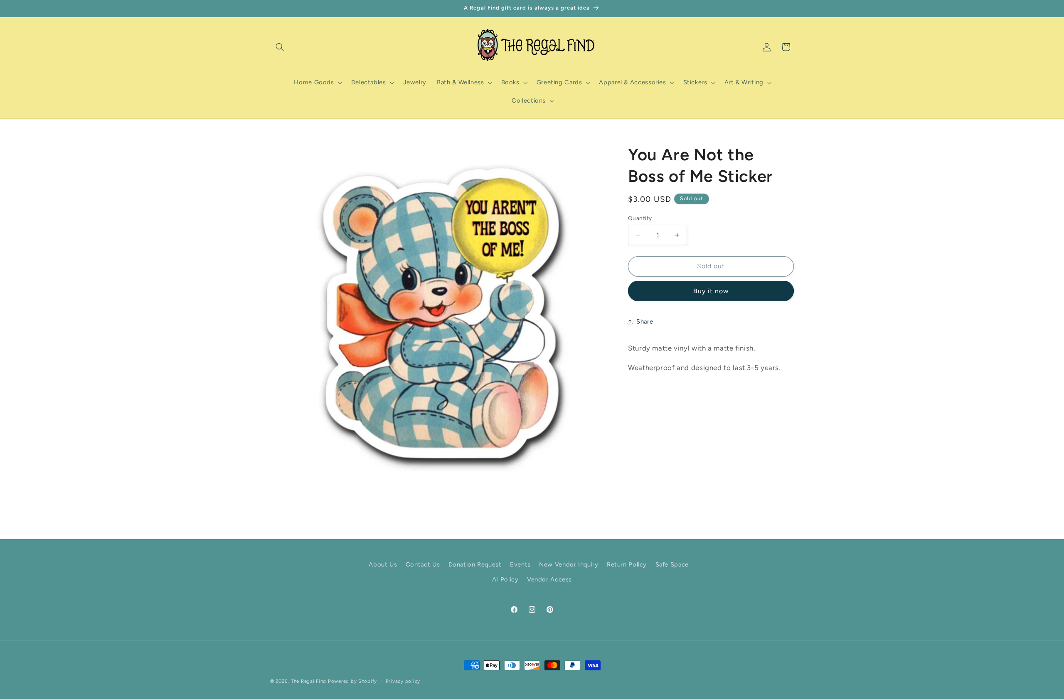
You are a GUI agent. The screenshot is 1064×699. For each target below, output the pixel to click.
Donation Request (475, 564)
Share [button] (644, 321)
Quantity (640, 218)
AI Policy (505, 580)
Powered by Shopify (352, 681)
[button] (279, 46)
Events (520, 564)
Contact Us (423, 564)
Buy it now (711, 291)
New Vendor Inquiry (568, 564)
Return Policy (627, 564)
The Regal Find (308, 681)
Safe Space (672, 564)
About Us (383, 564)
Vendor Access (549, 580)
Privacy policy (403, 681)
